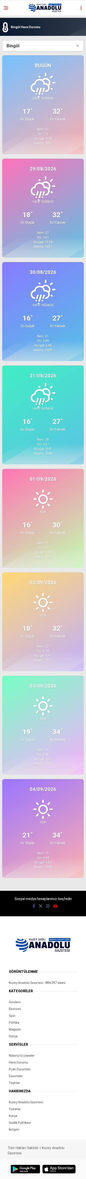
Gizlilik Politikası (20, 1122)
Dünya (13, 1036)
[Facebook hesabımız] (34, 906)
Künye (13, 1116)
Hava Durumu (18, 1062)
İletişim (14, 1129)
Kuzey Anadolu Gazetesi (26, 983)
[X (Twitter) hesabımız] (41, 906)
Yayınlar (14, 1083)
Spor (12, 1016)
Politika (14, 1022)
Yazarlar (15, 1109)
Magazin (15, 1029)
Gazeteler (16, 1076)
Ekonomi (15, 1009)
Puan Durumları (19, 1069)
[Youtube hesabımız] (55, 906)
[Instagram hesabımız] (48, 906)
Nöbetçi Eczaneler (22, 1055)
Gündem (15, 1002)
